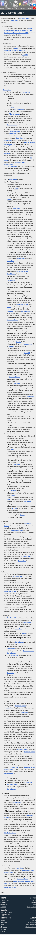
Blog (34, 904)
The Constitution (31, 927)
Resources (5, 917)
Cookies (3, 902)
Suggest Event (5, 915)
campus (7, 153)
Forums (33, 900)
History (34, 920)
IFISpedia (3, 922)
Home (3, 897)
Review (10, 311)
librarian (18, 342)
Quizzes (33, 907)
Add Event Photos (6, 912)
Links (2, 925)
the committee (19, 109)
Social (33, 897)
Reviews (3, 929)
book (8, 499)
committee (26, 92)
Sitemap (3, 907)
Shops (2, 931)
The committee (14, 114)
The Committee (12, 166)
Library (13, 495)
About (33, 917)
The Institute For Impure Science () (18, 31)
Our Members (31, 922)
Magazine (3, 927)
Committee (7, 90)
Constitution (20, 50)
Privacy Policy (4, 900)
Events (3, 909)
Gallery (34, 902)
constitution (15, 20)
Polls (28, 907)
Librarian (11, 107)
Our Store (3, 904)
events (9, 307)
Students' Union (24, 18)
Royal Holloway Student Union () (18, 29)
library (14, 508)
